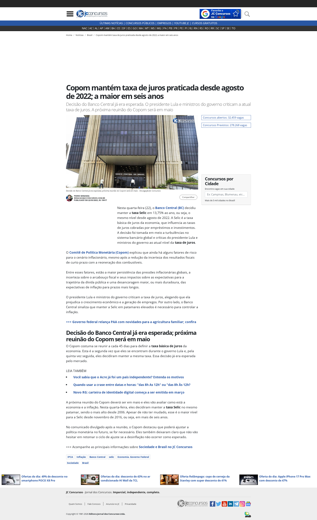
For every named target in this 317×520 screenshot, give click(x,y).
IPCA (70, 456)
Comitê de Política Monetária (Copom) (99, 252)
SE (228, 28)
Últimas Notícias (111, 23)
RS (201, 28)
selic (111, 456)
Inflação (81, 456)
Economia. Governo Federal (133, 456)
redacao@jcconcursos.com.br (89, 198)
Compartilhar (188, 197)
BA (113, 28)
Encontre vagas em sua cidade (219, 188)
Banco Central (97, 456)
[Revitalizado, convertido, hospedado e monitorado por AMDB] (248, 514)
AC (91, 28)
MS (153, 28)
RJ (190, 28)
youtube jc (181, 23)
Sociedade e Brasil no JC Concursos (165, 447)
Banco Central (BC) (169, 208)
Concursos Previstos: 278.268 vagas (225, 125)
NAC (84, 28)
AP (101, 28)
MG (159, 28)
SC (217, 28)
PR (175, 28)
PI (186, 28)
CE (118, 28)
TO (233, 28)
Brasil (85, 462)
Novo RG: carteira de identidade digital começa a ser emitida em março (128, 392)
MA (141, 28)
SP (223, 28)
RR (212, 28)
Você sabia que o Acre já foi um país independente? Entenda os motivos (128, 377)
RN (195, 28)
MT (147, 28)
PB (170, 28)
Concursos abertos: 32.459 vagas (223, 117)
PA (165, 28)
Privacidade (130, 503)
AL (96, 28)
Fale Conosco (94, 503)
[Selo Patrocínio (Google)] (220, 13)
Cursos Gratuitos (204, 23)
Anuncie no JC (112, 503)
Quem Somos (75, 503)
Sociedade (73, 462)
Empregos (164, 23)
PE (181, 28)
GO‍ (135, 28)
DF (123, 28)
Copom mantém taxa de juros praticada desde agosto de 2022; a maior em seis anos (137, 35)
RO (207, 28)
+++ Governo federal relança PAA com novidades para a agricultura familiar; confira (131, 322)
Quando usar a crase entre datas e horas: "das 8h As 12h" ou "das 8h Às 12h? (131, 384)
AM (107, 28)
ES (129, 28)
